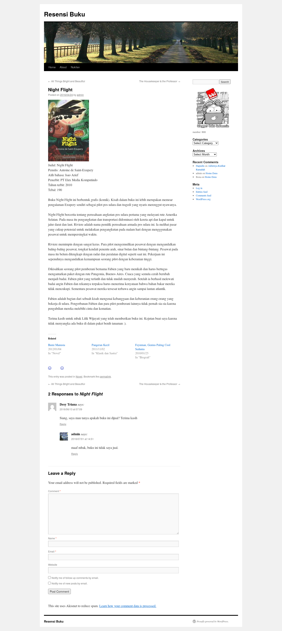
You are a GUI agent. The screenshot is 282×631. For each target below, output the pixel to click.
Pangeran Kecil (100, 345)
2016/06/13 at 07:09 (71, 409)
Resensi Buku (64, 13)
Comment (54, 491)
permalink (105, 376)
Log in (199, 188)
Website (52, 564)
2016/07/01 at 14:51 (82, 439)
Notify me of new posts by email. (70, 583)
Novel (79, 376)
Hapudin (200, 165)
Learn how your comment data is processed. (127, 606)
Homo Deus (212, 173)
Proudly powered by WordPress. (213, 621)
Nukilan (75, 67)
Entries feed (201, 191)
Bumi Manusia (56, 345)
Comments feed (203, 195)
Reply (63, 424)
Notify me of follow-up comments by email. (75, 577)
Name (52, 538)
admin (80, 94)
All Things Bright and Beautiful (66, 81)
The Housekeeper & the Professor (159, 81)
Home (52, 67)
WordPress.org (203, 199)
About (63, 67)
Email (52, 551)
